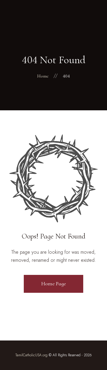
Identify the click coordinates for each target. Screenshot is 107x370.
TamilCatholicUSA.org (31, 355)
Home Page (53, 283)
